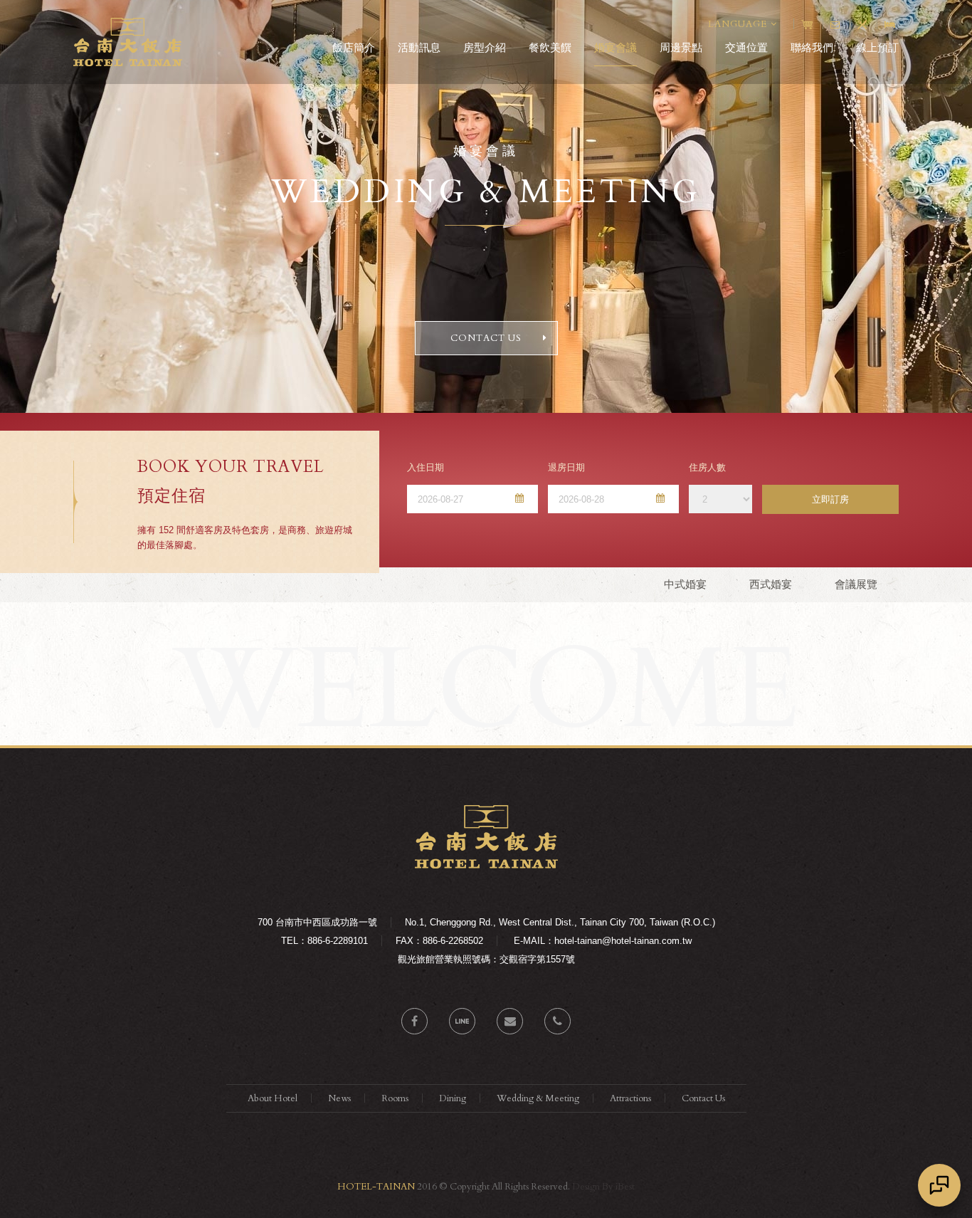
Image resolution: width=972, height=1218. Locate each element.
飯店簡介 (353, 47)
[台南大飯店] (486, 865)
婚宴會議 (615, 47)
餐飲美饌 (550, 47)
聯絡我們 (812, 47)
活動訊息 (419, 47)
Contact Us (703, 1098)
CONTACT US (486, 338)
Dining (452, 1098)
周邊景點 (681, 47)
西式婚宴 (770, 584)
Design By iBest (603, 1186)
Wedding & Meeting (538, 1098)
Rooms (394, 1098)
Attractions (630, 1098)
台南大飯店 (127, 42)
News (339, 1098)
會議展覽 (856, 584)
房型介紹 (484, 47)
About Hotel (272, 1098)
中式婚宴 (685, 584)
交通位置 (746, 47)
